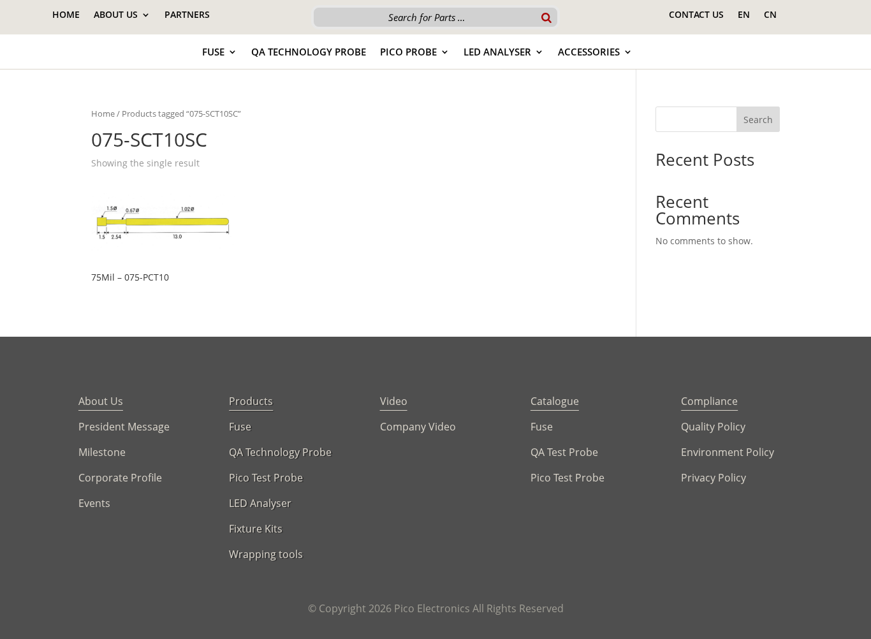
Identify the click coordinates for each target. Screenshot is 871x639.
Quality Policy (713, 427)
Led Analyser (497, 52)
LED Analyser (260, 503)
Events (94, 503)
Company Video (418, 427)
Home (66, 15)
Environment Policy (727, 452)
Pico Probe (408, 52)
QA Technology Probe (308, 52)
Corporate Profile (120, 478)
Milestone (102, 452)
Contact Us (696, 15)
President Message (124, 427)
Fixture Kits (255, 529)
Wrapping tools (266, 554)
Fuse (213, 52)
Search (758, 120)
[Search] (546, 17)
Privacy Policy (713, 478)
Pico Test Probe (266, 478)
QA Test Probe (564, 452)
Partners (187, 15)
